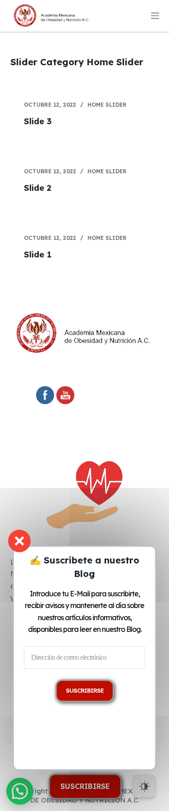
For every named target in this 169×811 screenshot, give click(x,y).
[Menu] (155, 16)
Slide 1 (37, 254)
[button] (19, 791)
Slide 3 (38, 121)
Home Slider (107, 104)
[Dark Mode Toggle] (144, 786)
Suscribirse (85, 786)
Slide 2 (37, 188)
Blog (133, 629)
